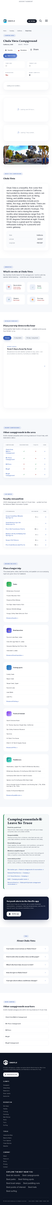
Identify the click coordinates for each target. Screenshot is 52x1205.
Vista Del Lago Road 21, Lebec (15, 641)
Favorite (9, 50)
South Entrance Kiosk (13, 720)
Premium (6, 1158)
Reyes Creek (10, 679)
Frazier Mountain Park (13, 595)
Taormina (9, 734)
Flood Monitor (7, 1143)
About (5, 1156)
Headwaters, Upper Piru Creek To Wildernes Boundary (23, 766)
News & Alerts (7, 1138)
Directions (22, 50)
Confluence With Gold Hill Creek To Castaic (19, 775)
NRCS (40, 1201)
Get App (32, 21)
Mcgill (8, 469)
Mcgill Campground (12, 1043)
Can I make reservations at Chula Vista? (21, 949)
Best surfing (11, 1191)
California (19, 30)
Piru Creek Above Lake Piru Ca (15, 545)
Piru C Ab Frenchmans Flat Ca (15, 529)
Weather (5, 1146)
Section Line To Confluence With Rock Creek (20, 780)
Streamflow (6, 1088)
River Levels (6, 1093)
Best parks (11, 1179)
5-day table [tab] (17, 338)
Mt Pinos (8, 464)
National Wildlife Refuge (14, 609)
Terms (5, 1161)
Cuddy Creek (10, 674)
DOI (48, 1201)
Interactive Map (8, 1135)
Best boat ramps (13, 1183)
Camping (11, 30)
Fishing (5, 1111)
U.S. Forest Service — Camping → (18, 876)
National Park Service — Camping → (19, 873)
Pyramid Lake (11, 688)
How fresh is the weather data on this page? (22, 957)
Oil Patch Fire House (13, 738)
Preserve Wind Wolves (13, 600)
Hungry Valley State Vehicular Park (17, 613)
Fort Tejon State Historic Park (15, 604)
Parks (5, 1119)
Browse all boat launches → (15, 655)
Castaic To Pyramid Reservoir (15, 790)
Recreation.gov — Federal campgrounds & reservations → (26, 869)
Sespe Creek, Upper (13, 683)
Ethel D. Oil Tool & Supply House (16, 743)
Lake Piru (9, 696)
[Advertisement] (26, 9)
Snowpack (6, 1085)
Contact (5, 1167)
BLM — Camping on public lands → (18, 879)
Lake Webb (10, 692)
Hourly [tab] (7, 338)
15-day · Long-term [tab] (32, 338)
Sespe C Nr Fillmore (12, 540)
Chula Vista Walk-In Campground (10, 451)
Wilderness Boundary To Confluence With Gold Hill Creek (24, 771)
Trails (4, 1122)
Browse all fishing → (13, 701)
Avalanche (6, 1096)
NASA (44, 1201)
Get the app (14, 914)
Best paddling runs (31, 1183)
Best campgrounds (31, 1175)
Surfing (5, 1125)
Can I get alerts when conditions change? (21, 980)
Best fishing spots (26, 1179)
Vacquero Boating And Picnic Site (17, 646)
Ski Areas (6, 1106)
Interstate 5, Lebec (12, 650)
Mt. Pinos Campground (13, 1023)
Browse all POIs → (12, 747)
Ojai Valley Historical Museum (16, 729)
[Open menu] (46, 21)
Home (4, 30)
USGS (33, 1201)
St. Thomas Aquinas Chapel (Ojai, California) (20, 725)
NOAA (36, 1201)
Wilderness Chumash (13, 591)
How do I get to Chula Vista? (16, 972)
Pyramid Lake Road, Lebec (14, 637)
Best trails (32, 1187)
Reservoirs (6, 1090)
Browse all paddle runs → (14, 795)
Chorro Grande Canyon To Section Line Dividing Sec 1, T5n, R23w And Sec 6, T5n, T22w (26, 785)
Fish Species (7, 1140)
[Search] (40, 21)
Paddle (5, 1109)
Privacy (5, 1164)
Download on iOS (12, 1074)
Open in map (10, 56)
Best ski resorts (13, 1175)
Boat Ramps (6, 1117)
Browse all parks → (12, 618)
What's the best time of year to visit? (19, 965)
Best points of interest (16, 1187)
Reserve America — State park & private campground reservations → (24, 883)
